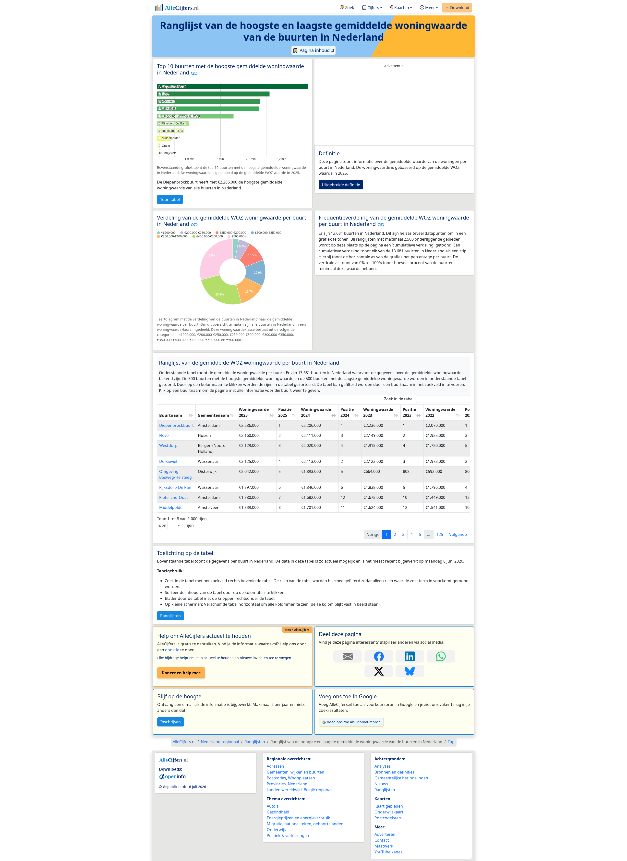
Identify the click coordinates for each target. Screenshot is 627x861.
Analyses (382, 766)
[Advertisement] (394, 107)
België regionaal (319, 789)
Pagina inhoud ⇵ (316, 50)
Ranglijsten (170, 615)
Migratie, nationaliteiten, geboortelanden (305, 823)
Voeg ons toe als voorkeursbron (354, 722)
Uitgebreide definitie (341, 184)
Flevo (164, 435)
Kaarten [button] (401, 7)
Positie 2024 (347, 412)
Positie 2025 (284, 412)
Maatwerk (383, 846)
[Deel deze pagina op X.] (378, 671)
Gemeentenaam (213, 415)
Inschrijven (170, 722)
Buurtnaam (170, 415)
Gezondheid (278, 812)
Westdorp (168, 445)
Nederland (297, 784)
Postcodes (276, 778)
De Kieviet (168, 461)
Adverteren (384, 834)
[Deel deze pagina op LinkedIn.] (410, 656)
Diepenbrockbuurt (176, 425)
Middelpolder (171, 507)
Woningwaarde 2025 (254, 412)
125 (439, 534)
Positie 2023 (409, 412)
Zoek (349, 7)
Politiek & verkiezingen (288, 835)
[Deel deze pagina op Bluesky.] (410, 671)
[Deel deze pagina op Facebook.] (378, 656)
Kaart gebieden (388, 806)
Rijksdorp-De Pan (175, 487)
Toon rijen (175, 525)
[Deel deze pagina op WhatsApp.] (441, 656)
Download (459, 7)
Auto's (272, 806)
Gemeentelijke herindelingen (401, 778)
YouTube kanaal (389, 852)
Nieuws (381, 784)
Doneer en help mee (181, 673)
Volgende (458, 534)
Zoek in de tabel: (399, 399)
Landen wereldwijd (284, 789)
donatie (172, 649)
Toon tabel (170, 199)
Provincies (276, 784)
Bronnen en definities (394, 772)
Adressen (275, 766)
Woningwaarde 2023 (378, 412)
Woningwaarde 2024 (316, 412)
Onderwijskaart (388, 812)
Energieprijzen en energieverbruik (298, 818)
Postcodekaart (388, 818)
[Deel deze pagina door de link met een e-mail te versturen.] (347, 656)
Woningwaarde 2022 (440, 412)
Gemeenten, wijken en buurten (295, 772)
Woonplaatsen (301, 778)
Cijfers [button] (372, 7)
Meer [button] (429, 7)
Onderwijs (276, 829)
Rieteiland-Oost (173, 497)
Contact (381, 840)
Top (451, 741)
